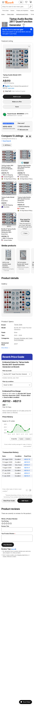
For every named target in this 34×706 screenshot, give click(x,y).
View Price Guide (9, 501)
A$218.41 (27, 468)
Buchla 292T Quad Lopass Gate (22, 264)
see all (13, 549)
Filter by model (7, 370)
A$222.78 (27, 459)
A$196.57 (27, 465)
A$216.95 (27, 462)
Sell (21, 2)
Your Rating (4, 521)
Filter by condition (8, 381)
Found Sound (11, 114)
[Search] (30, 7)
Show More (4, 347)
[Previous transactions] (26, 490)
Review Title (5, 526)
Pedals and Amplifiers (22, 10)
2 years (28, 439)
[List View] (30, 136)
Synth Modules (19, 340)
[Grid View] (27, 136)
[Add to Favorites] (23, 24)
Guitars (12, 10)
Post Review (8, 545)
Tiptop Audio (18, 324)
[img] (20, 113)
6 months (14, 439)
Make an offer (17, 102)
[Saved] (26, 2)
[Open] (29, 374)
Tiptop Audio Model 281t (12, 75)
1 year (21, 439)
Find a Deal (5, 10)
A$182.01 (27, 473)
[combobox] (15, 374)
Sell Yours (25, 501)
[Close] (31, 29)
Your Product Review (7, 533)
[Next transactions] (30, 490)
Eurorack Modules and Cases (23, 338)
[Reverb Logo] (9, 2)
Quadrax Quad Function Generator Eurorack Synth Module (7, 265)
